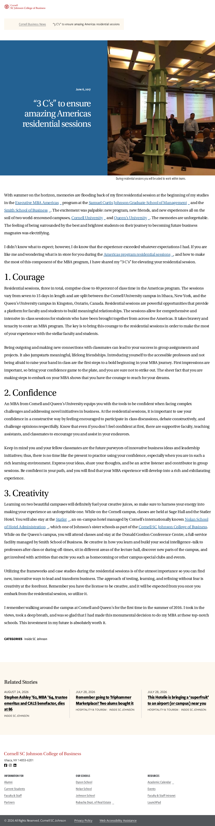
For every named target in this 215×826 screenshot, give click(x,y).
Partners (9, 802)
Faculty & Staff (13, 795)
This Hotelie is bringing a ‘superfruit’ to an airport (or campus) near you (178, 700)
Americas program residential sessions (137, 254)
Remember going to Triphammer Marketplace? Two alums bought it (104, 700)
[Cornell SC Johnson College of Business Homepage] (107, 755)
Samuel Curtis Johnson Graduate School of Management (138, 202)
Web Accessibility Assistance (118, 820)
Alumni (8, 782)
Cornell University (87, 218)
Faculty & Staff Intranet (162, 795)
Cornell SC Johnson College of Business (173, 527)
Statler (61, 519)
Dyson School (84, 782)
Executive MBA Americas (37, 202)
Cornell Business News (32, 24)
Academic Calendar (159, 782)
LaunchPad (154, 802)
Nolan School (84, 788)
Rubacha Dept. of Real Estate (93, 802)
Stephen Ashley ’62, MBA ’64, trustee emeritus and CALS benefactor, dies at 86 (35, 703)
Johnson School (85, 795)
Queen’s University (130, 218)
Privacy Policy (83, 820)
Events (152, 788)
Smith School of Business (26, 210)
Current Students (14, 788)
